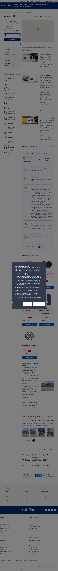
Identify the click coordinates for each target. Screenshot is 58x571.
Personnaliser (17, 304)
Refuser (27, 304)
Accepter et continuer (39, 304)
